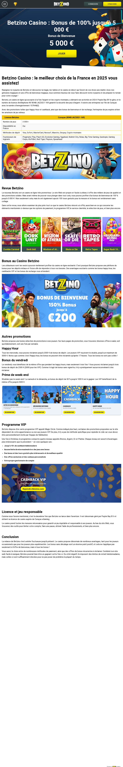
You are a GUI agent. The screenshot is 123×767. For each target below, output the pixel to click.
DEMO (11, 226)
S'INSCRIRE (112, 4)
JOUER (61, 53)
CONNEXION (93, 4)
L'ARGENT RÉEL (11, 236)
